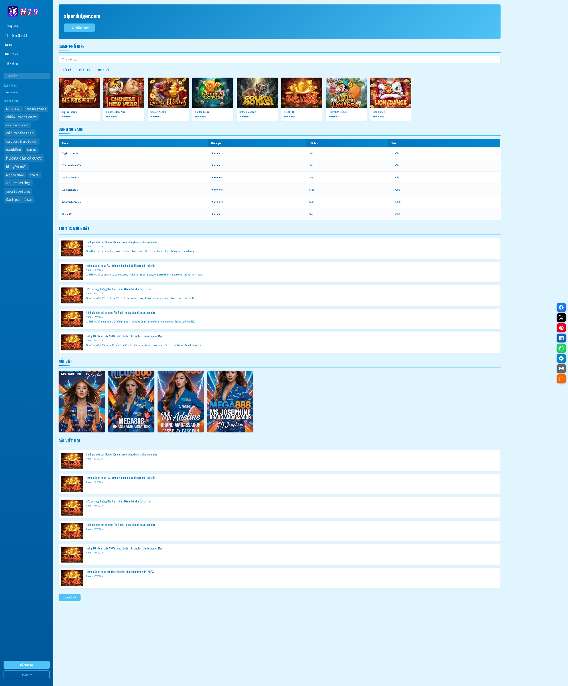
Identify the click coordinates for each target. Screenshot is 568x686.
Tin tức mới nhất (16, 35)
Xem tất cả (69, 597)
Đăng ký (27, 674)
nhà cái (34, 175)
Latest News (11, 92)
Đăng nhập (26, 664)
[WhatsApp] (561, 348)
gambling (13, 149)
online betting (18, 182)
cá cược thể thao (20, 133)
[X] (561, 317)
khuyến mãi (16, 166)
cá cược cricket (17, 125)
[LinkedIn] (561, 338)
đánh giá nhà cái (19, 199)
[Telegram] (561, 358)
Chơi (398, 153)
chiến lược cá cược (21, 117)
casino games (36, 109)
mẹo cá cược (15, 175)
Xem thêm (81, 401)
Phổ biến (84, 70)
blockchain (13, 109)
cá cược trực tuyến (21, 141)
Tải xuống (11, 63)
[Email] (561, 368)
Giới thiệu (11, 54)
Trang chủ (11, 26)
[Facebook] (561, 307)
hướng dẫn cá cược (24, 158)
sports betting (18, 191)
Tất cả (67, 70)
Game (8, 44)
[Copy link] (561, 378)
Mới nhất (103, 70)
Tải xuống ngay (79, 27)
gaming (31, 149)
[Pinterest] (561, 327)
